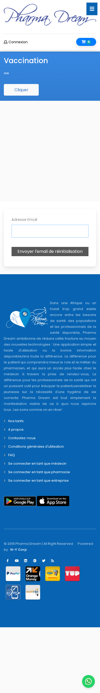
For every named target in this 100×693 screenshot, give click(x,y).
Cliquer (21, 90)
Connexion (17, 42)
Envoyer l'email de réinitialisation (50, 251)
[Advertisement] (50, 151)
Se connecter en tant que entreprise (38, 480)
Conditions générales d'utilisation (36, 446)
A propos (16, 429)
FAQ (11, 455)
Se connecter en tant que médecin (37, 463)
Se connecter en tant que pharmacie (39, 472)
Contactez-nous (22, 438)
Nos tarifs (16, 421)
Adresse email (24, 219)
